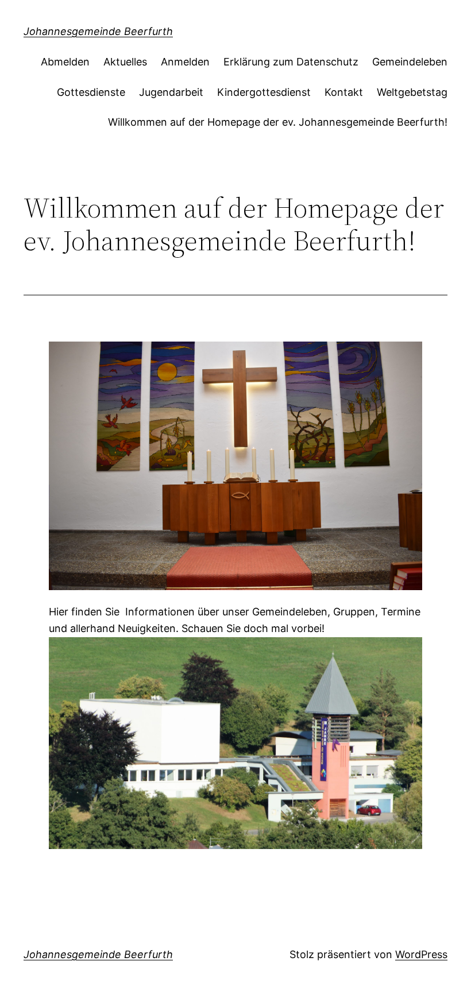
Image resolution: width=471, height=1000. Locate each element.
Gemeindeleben (409, 62)
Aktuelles (125, 62)
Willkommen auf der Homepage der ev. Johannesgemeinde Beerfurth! (277, 122)
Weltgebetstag (412, 92)
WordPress (421, 954)
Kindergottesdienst (264, 92)
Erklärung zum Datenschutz (290, 62)
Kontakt (344, 92)
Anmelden (185, 62)
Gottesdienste (91, 92)
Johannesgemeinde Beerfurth (98, 31)
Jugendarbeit (171, 92)
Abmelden (65, 62)
